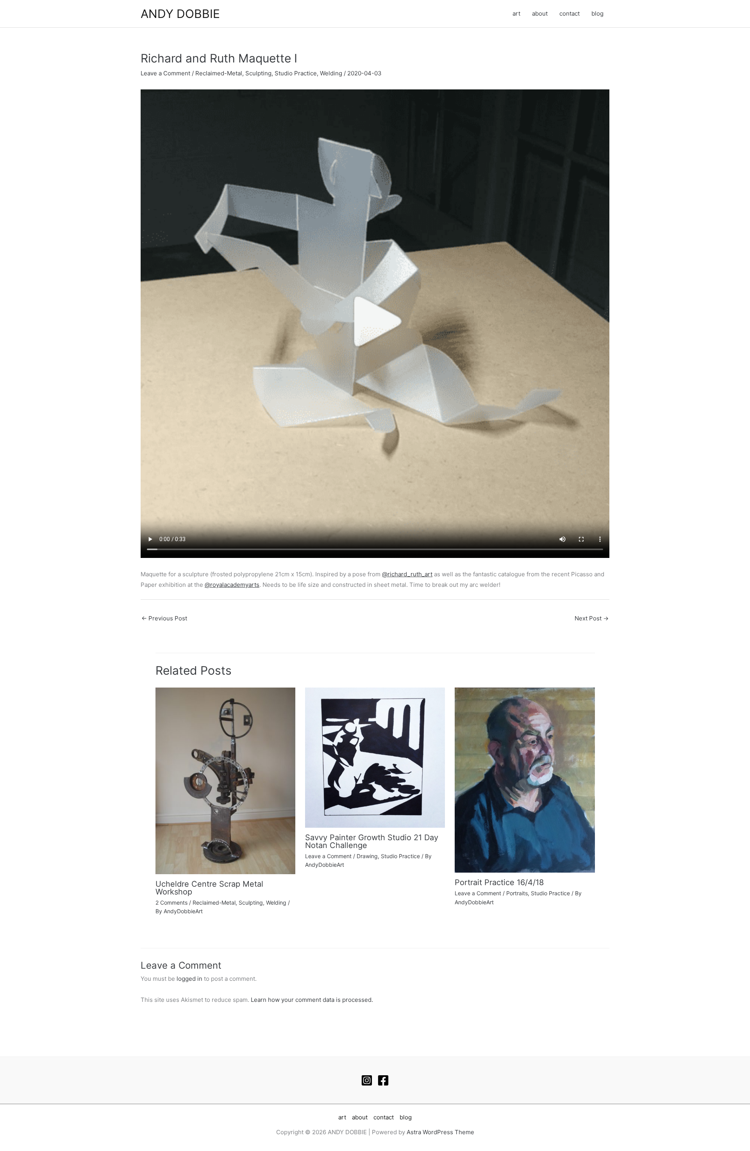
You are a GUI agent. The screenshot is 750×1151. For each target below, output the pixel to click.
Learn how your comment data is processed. (312, 999)
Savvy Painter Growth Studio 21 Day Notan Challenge (371, 841)
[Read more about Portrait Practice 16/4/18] (525, 779)
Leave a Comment (165, 73)
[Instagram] (367, 1080)
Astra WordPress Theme (440, 1132)
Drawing (367, 856)
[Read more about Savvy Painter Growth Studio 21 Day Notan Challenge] (375, 757)
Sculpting (258, 73)
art (516, 13)
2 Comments (171, 902)
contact (569, 13)
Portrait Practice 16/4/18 (499, 882)
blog (597, 13)
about (540, 13)
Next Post (592, 618)
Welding (331, 73)
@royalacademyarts (232, 584)
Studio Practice (296, 73)
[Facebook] (383, 1080)
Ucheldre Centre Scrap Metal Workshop (209, 887)
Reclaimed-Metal (218, 73)
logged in (189, 978)
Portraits (517, 893)
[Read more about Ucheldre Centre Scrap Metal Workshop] (225, 780)
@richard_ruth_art (407, 574)
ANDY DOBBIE (180, 14)
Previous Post (164, 618)
